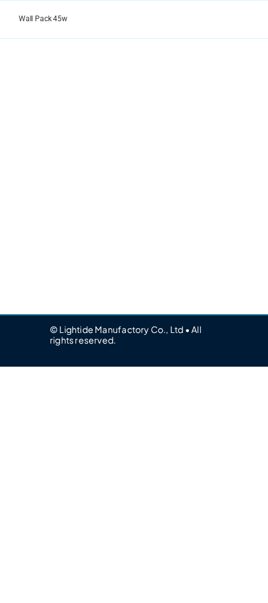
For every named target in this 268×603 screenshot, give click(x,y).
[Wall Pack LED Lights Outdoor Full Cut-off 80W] (68, 79)
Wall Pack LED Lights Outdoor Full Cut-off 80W (68, 172)
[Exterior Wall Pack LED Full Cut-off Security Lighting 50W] (199, 79)
